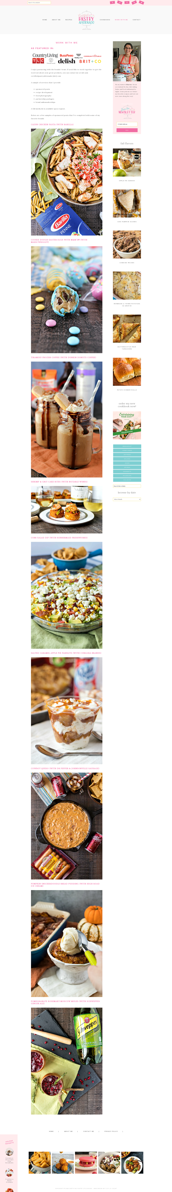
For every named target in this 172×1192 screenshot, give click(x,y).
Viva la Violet (111, 1188)
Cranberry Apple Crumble (9, 1180)
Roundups (127, 475)
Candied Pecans (127, 262)
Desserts (127, 471)
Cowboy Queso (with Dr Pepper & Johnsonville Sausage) (65, 768)
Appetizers (127, 450)
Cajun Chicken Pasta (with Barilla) (52, 124)
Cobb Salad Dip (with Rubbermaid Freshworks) (59, 538)
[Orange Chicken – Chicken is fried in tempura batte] (132, 1163)
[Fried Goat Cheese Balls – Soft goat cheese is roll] (63, 1163)
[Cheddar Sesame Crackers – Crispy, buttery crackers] (40, 1163)
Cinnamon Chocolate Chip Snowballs (9, 1160)
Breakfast (127, 446)
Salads (127, 458)
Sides (127, 463)
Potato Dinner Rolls (127, 390)
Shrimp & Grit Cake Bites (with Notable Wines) (59, 482)
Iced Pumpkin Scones (127, 221)
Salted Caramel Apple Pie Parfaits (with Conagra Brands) (66, 653)
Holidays (127, 480)
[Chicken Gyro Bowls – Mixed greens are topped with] (109, 1163)
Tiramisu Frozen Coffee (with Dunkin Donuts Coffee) (63, 357)
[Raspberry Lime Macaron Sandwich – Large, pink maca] (86, 1163)
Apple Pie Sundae (127, 180)
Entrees (127, 454)
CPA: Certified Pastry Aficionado (86, 20)
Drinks (127, 467)
